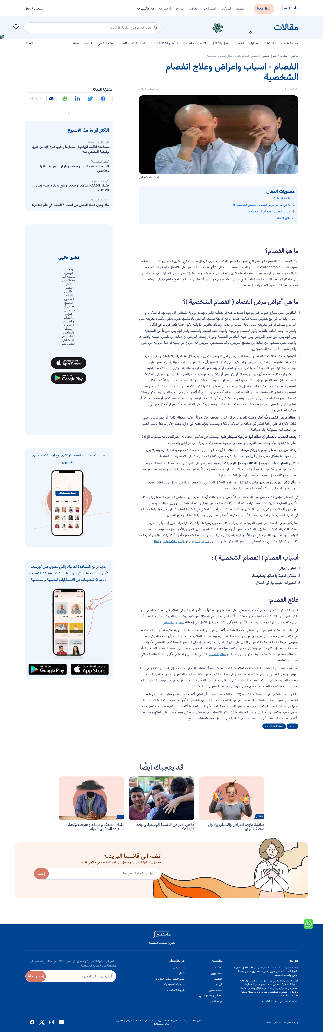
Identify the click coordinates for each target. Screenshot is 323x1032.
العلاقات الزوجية (83, 43)
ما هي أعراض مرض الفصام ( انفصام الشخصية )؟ (261, 205)
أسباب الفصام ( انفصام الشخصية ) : (269, 212)
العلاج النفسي (106, 43)
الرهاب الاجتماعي (173, 541)
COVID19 (270, 43)
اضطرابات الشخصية (247, 43)
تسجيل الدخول (34, 8)
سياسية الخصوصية (174, 984)
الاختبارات (165, 8)
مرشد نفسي (216, 1001)
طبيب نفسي (215, 990)
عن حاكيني (147, 8)
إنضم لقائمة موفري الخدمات (169, 979)
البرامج (180, 8)
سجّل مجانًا (263, 8)
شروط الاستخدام (175, 990)
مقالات (193, 8)
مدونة (283, 56)
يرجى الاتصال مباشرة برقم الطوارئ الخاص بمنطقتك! (143, 1022)
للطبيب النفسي (173, 622)
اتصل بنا (180, 973)
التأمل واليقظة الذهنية (164, 43)
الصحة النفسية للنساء (132, 43)
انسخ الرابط (35, 99)
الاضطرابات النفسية (195, 43)
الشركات (226, 8)
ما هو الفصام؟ (282, 198)
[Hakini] (289, 7)
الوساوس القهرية (200, 541)
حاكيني (294, 56)
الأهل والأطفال (220, 43)
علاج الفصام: (283, 219)
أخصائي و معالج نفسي (210, 996)
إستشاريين (209, 8)
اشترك (29, 43)
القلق (156, 541)
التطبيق (240, 8)
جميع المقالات (289, 43)
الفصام (293, 726)
